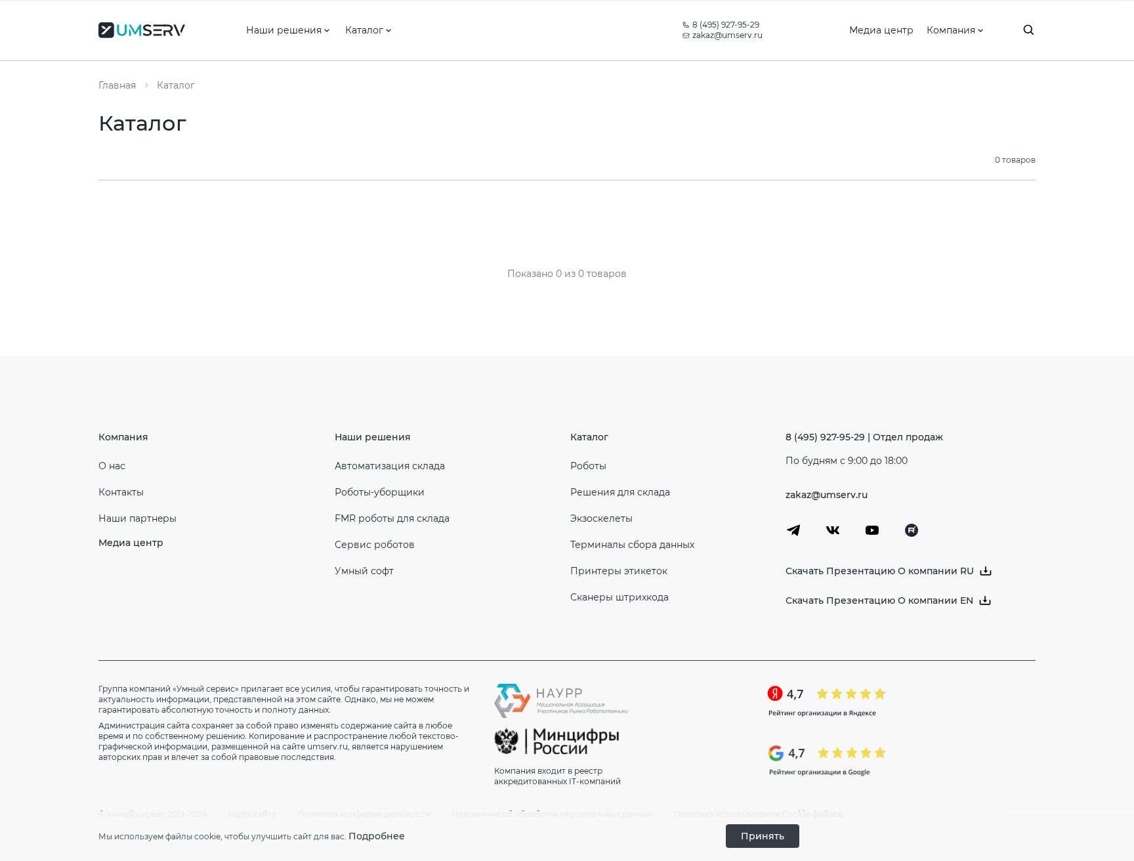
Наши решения (373, 437)
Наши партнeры (137, 518)
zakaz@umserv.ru (727, 35)
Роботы (588, 466)
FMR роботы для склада (392, 518)
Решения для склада (620, 492)
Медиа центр (130, 543)
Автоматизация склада (390, 466)
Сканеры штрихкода (619, 597)
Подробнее (376, 836)
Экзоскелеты (601, 518)
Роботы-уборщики (380, 492)
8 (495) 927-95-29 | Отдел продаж (864, 437)
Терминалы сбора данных (632, 545)
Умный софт (364, 571)
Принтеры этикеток (618, 571)
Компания (123, 437)
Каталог (589, 437)
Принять (762, 836)
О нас (111, 466)
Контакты (121, 492)
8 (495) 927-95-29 (725, 25)
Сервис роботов (375, 545)
